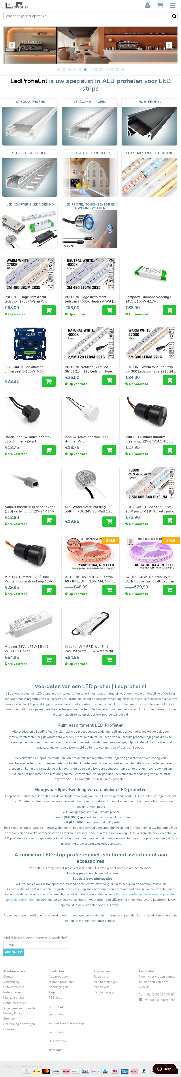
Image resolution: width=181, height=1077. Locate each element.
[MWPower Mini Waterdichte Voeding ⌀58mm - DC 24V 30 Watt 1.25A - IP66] (90, 483)
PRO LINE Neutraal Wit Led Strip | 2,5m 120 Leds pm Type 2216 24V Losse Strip (88, 369)
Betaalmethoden (15, 1003)
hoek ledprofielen (22, 900)
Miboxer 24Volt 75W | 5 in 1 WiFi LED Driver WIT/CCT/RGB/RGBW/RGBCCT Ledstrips (28, 648)
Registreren (102, 976)
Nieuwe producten (62, 982)
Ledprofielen (57, 1014)
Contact (8, 976)
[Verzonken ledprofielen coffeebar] (90, 45)
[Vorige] (12, 45)
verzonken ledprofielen (159, 894)
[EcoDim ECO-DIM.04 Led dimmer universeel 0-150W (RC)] (30, 343)
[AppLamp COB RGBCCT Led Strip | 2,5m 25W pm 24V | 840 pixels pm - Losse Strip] (151, 483)
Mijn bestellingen (106, 982)
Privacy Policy (12, 1013)
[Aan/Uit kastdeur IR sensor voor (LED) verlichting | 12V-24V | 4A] (30, 483)
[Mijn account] (147, 5)
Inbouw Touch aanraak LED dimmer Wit (86, 439)
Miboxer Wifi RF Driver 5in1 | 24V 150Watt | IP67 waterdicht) (90, 648)
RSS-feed (55, 997)
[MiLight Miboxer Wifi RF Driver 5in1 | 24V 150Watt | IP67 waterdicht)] (90, 623)
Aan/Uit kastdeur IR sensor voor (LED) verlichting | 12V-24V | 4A (30, 509)
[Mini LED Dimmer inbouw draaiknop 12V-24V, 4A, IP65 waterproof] (151, 413)
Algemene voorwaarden (20, 1008)
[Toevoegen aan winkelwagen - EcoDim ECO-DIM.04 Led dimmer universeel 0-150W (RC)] (49, 381)
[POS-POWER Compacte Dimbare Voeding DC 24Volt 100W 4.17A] (151, 274)
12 (117, 69)
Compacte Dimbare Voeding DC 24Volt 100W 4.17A (150, 299)
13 (122, 69)
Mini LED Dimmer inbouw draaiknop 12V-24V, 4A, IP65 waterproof (147, 439)
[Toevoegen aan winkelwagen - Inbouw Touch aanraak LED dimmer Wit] (109, 450)
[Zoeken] (172, 16)
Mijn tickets (101, 987)
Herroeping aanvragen (19, 1024)
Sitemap (9, 1019)
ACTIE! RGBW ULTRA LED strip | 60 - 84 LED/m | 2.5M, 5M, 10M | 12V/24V (90, 579)
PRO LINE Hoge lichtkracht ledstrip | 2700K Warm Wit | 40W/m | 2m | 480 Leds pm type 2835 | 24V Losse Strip (29, 299)
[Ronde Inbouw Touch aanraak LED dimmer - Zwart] (30, 413)
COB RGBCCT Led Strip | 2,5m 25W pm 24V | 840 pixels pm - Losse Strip (149, 509)
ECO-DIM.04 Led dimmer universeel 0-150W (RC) (24, 369)
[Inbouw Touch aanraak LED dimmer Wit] (90, 413)
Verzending (11, 982)
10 (106, 69)
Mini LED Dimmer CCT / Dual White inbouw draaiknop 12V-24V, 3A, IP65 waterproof (28, 579)
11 (111, 69)
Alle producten (59, 976)
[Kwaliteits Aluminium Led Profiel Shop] (19, 5)
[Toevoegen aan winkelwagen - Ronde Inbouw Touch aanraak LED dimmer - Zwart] (49, 450)
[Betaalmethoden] (26, 1071)
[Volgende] (169, 45)
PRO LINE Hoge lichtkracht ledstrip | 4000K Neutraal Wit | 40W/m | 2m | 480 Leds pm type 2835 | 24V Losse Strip (89, 299)
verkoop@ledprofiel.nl (160, 1000)
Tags (52, 992)
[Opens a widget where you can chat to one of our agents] (164, 1069)
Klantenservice (13, 997)
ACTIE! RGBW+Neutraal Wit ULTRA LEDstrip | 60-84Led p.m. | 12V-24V (150, 579)
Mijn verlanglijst (105, 992)
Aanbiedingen (58, 987)
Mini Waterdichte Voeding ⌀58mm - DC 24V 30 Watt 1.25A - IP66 (90, 509)
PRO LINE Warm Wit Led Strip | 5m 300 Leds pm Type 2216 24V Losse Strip (150, 369)
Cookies (8, 1029)
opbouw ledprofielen (127, 894)
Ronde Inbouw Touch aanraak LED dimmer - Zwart (28, 439)
